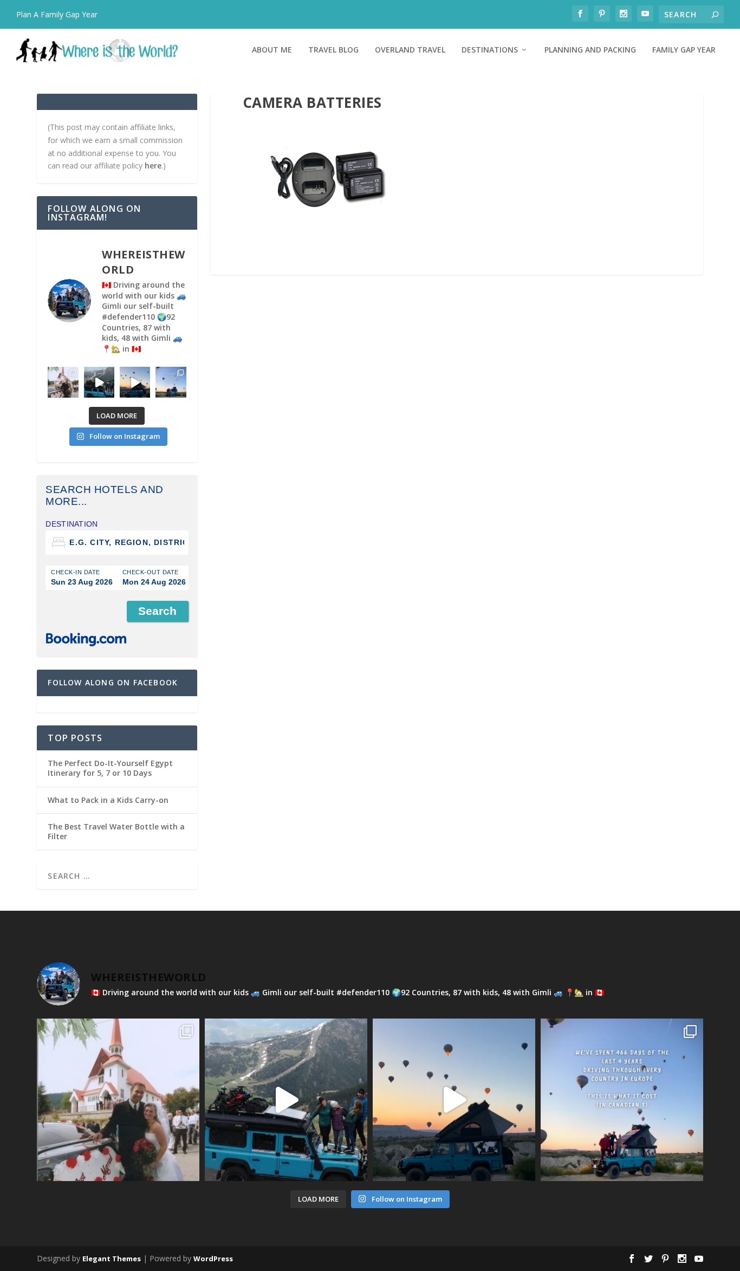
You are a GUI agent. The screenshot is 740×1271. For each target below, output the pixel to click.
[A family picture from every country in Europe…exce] (99, 382)
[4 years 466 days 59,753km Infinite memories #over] (135, 382)
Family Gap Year (684, 50)
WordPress (213, 1258)
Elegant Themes (111, 1258)
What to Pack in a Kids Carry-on (108, 800)
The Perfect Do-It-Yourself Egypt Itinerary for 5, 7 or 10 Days (110, 768)
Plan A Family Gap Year (57, 14)
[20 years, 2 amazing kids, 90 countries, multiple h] (63, 382)
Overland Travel (410, 50)
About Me (272, 50)
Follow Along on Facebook (113, 682)
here (153, 165)
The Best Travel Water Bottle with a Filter (116, 831)
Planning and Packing (590, 50)
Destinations (490, 50)
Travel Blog (333, 50)
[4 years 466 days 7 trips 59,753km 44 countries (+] (170, 382)
